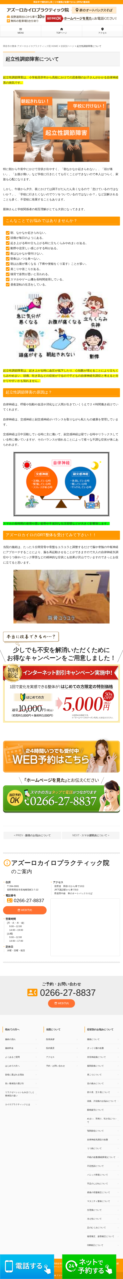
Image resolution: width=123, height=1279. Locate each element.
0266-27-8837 (25, 900)
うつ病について (94, 1148)
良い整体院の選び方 (14, 1083)
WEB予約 (24, 910)
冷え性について (94, 1219)
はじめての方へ (12, 1066)
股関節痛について (95, 1066)
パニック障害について (97, 1175)
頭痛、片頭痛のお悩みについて (101, 1101)
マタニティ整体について (98, 1201)
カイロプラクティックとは (17, 1104)
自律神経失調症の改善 (97, 1139)
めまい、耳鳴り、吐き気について (101, 1120)
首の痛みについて (95, 1083)
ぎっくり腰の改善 (95, 1048)
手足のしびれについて (97, 1183)
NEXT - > (90, 835)
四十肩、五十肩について (98, 1092)
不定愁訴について (95, 1166)
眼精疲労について (95, 1110)
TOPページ (61, 30)
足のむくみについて (96, 1227)
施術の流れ (10, 1039)
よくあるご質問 (12, 1057)
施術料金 (9, 1048)
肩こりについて (94, 1074)
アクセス (102, 30)
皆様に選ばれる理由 (14, 1074)
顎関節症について (95, 1131)
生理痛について (94, 1210)
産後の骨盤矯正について (98, 1192)
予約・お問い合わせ (55, 1066)
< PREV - (32, 835)
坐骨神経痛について (96, 1057)
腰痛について (93, 1039)
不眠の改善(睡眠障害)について (101, 1157)
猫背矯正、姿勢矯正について (100, 1236)
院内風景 (50, 1048)
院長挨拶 (50, 1039)
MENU (21, 30)
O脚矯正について (95, 1245)
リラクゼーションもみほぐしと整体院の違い (19, 1094)
